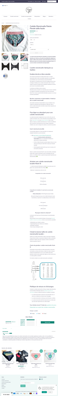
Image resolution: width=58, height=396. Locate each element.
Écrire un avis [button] (47, 322)
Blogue (44, 16)
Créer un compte (38, 1)
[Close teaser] (11, 392)
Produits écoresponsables (26, 16)
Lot (30, 47)
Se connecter (30, 1)
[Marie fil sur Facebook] (40, 379)
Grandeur (31, 42)
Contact (29, 18)
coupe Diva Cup (35, 120)
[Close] (56, 385)
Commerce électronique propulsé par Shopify (34, 391)
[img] (5, 331)
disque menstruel (45, 120)
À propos (5, 16)
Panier (45, 1)
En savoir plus (52, 389)
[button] (5, 5)
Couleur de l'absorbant (34, 37)
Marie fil (25, 391)
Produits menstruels (14, 16)
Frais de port (32, 34)
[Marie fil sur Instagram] (42, 379)
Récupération (37, 16)
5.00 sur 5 (13, 321)
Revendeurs (51, 16)
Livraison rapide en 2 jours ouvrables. (8, 1)
